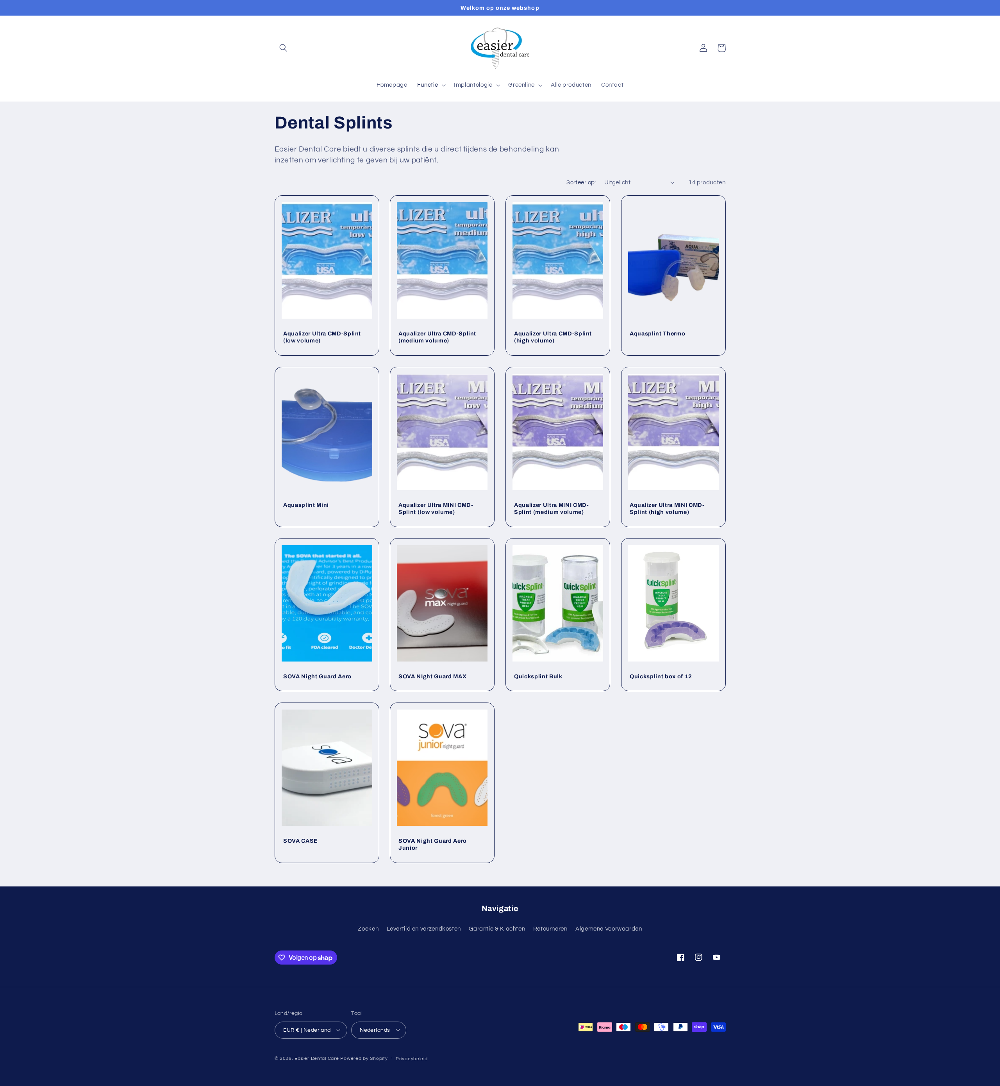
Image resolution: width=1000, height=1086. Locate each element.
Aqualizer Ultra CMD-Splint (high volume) (553, 337)
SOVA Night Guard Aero (317, 676)
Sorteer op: (581, 182)
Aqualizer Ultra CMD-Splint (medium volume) (437, 337)
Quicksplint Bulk (538, 676)
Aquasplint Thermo (657, 333)
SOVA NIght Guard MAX (432, 676)
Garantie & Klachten (497, 928)
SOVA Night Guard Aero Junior (432, 844)
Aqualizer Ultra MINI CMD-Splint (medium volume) (551, 508)
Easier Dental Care (317, 1058)
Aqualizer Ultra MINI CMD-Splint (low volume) (435, 508)
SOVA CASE (300, 840)
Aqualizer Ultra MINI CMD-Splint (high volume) (667, 508)
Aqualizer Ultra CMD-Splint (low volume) (322, 337)
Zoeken (368, 928)
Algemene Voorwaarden (608, 928)
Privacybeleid (412, 1058)
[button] (284, 48)
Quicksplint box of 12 (661, 676)
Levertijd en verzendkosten (424, 928)
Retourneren (550, 928)
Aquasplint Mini (306, 505)
